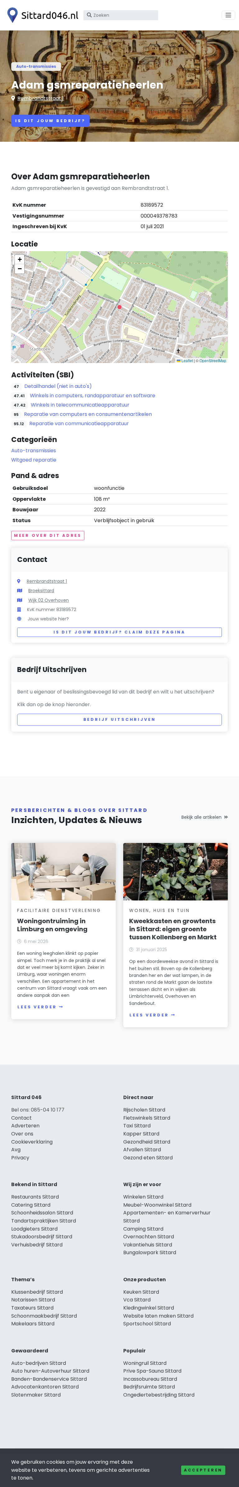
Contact (21, 1117)
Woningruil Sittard (144, 1363)
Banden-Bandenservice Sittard (49, 1379)
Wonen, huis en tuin (159, 910)
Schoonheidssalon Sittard (42, 1212)
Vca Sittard (137, 1299)
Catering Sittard (30, 1204)
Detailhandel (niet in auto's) (58, 386)
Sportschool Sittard (147, 1323)
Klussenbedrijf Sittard (37, 1292)
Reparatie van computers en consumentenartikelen (88, 414)
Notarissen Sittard (33, 1299)
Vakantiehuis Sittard (147, 1244)
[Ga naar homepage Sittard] (41, 15)
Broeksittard (41, 590)
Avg (16, 1149)
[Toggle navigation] (228, 15)
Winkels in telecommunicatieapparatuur (80, 404)
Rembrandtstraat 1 (40, 98)
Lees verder (37, 1007)
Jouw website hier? (48, 619)
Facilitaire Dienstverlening (59, 910)
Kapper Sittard (141, 1133)
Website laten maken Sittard (158, 1315)
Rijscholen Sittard (144, 1109)
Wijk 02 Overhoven (48, 600)
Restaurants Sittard (35, 1196)
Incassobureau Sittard (150, 1379)
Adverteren (25, 1125)
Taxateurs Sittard (32, 1307)
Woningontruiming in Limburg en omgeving (52, 925)
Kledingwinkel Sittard (148, 1307)
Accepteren (203, 1470)
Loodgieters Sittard (34, 1228)
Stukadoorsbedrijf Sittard (41, 1236)
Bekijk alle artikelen (201, 817)
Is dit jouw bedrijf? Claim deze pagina (119, 632)
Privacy (20, 1157)
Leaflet (186, 360)
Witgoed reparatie (33, 459)
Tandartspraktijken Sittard (43, 1220)
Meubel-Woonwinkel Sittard (157, 1204)
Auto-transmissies (36, 66)
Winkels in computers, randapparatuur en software (92, 395)
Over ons (22, 1133)
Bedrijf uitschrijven (119, 719)
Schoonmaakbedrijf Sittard (44, 1315)
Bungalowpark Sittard (149, 1252)
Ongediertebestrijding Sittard (158, 1394)
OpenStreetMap (212, 360)
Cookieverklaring (32, 1141)
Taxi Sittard (137, 1125)
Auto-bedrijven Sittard (38, 1363)
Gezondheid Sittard (146, 1141)
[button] (119, 307)
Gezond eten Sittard (148, 1157)
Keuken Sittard (141, 1292)
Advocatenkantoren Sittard (45, 1386)
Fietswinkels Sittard (146, 1117)
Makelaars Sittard (32, 1323)
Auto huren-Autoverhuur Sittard (50, 1370)
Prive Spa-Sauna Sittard (152, 1370)
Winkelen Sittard (143, 1196)
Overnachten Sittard (148, 1236)
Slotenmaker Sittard (36, 1394)
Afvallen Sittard (142, 1149)
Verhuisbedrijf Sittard (37, 1244)
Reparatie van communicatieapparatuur (79, 423)
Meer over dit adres (48, 535)
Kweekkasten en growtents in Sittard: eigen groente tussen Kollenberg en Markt (173, 929)
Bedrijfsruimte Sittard (149, 1386)
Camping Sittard (143, 1228)
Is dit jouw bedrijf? (50, 120)
